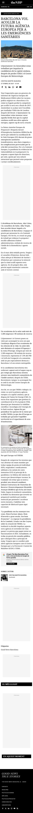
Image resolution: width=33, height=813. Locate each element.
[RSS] (17, 808)
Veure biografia (12, 577)
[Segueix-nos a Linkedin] (9, 808)
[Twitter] (6, 87)
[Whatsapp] (13, 87)
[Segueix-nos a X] (6, 808)
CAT (28, 6)
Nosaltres (5, 789)
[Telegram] (16, 87)
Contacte (5, 786)
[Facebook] (2, 87)
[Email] (20, 87)
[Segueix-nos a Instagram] (11, 808)
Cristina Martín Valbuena (11, 81)
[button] (3, 2)
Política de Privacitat (8, 799)
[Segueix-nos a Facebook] (3, 808)
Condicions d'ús (7, 802)
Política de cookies (8, 792)
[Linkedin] (9, 87)
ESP (31, 6)
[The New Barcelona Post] (11, 775)
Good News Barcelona (11, 13)
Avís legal (5, 795)
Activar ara (10, 563)
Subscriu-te (5, 6)
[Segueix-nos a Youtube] (14, 808)
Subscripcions (6, 805)
